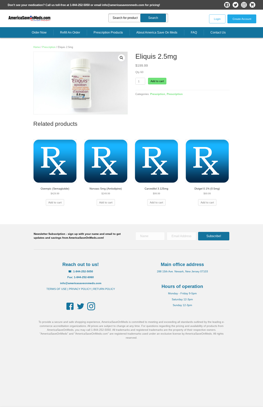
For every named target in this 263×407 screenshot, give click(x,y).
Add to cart (157, 81)
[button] (153, 18)
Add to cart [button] (55, 202)
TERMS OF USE (56, 288)
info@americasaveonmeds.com (123, 5)
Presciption (157, 94)
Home (36, 47)
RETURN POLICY (104, 288)
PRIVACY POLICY (80, 288)
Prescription (48, 47)
